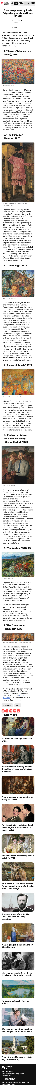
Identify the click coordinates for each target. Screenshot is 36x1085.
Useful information (21, 7)
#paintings (7, 705)
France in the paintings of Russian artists (17, 739)
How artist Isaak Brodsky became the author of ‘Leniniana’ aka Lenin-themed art (18, 769)
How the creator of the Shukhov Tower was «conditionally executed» (16, 916)
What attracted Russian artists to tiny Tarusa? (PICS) (17, 1058)
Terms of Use (6, 1075)
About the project (7, 1071)
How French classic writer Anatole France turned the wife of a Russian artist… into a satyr (18, 886)
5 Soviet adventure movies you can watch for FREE (18, 856)
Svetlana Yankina (18, 21)
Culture (14, 27)
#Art (17, 705)
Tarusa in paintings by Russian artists (15, 1002)
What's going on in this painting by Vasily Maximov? (17, 798)
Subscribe (8, 1079)
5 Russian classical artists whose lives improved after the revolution (17, 974)
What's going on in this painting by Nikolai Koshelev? (17, 946)
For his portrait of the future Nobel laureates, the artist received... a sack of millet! (17, 827)
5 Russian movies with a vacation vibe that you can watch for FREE (17, 1030)
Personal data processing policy (13, 1073)
